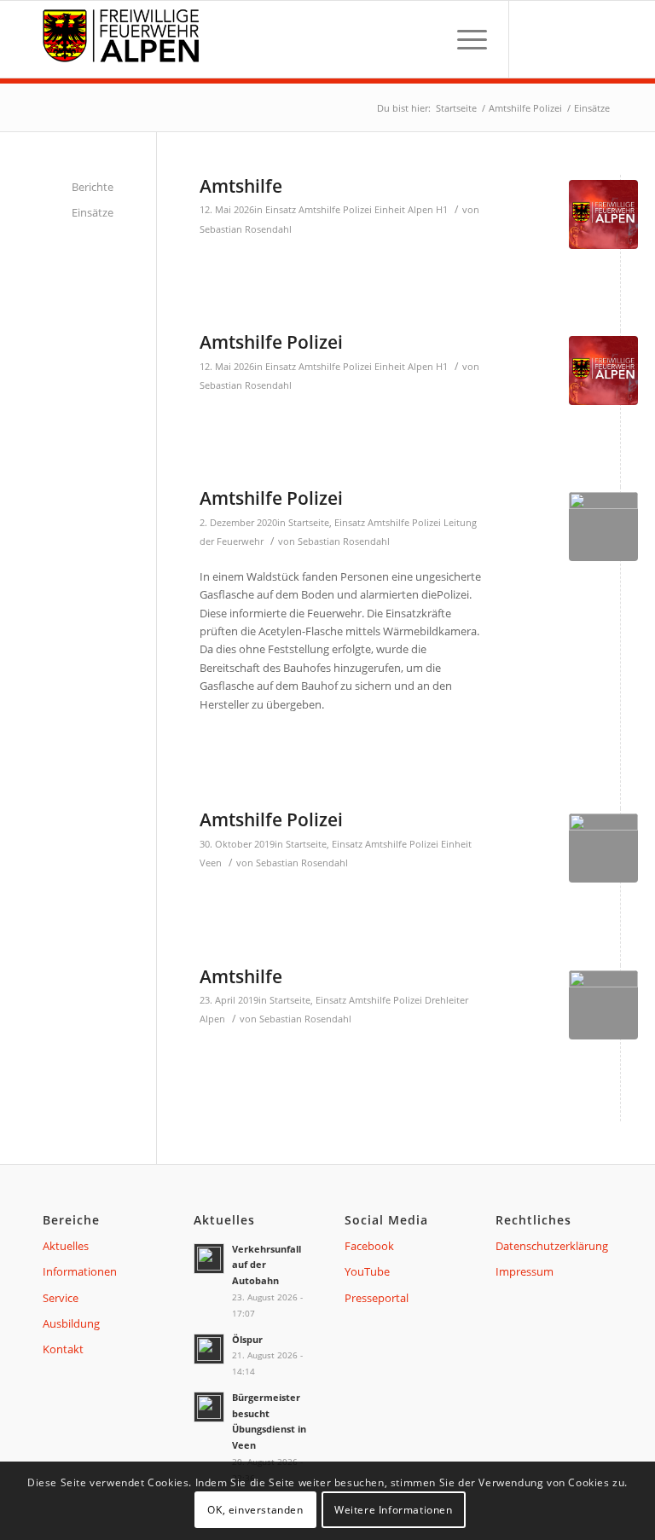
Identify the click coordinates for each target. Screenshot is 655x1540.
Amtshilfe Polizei (335, 210)
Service (60, 1298)
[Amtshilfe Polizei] (603, 370)
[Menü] (463, 39)
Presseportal (377, 1298)
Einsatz (280, 210)
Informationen (80, 1271)
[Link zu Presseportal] (595, 39)
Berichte (92, 186)
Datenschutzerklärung (552, 1245)
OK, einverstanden (255, 1509)
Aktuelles (66, 1245)
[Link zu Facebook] (535, 39)
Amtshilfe (241, 186)
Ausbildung (71, 1323)
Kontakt (63, 1349)
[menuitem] (423, 39)
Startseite (308, 523)
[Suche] (423, 39)
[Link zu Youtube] (565, 39)
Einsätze (92, 212)
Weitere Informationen (393, 1509)
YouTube (367, 1271)
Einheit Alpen (403, 210)
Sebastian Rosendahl (246, 229)
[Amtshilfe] (603, 214)
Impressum (525, 1271)
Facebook (369, 1245)
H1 (442, 210)
